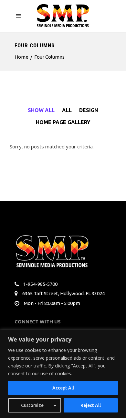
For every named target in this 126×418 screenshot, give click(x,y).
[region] (63, 374)
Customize (32, 405)
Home (21, 57)
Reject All (90, 405)
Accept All (63, 387)
